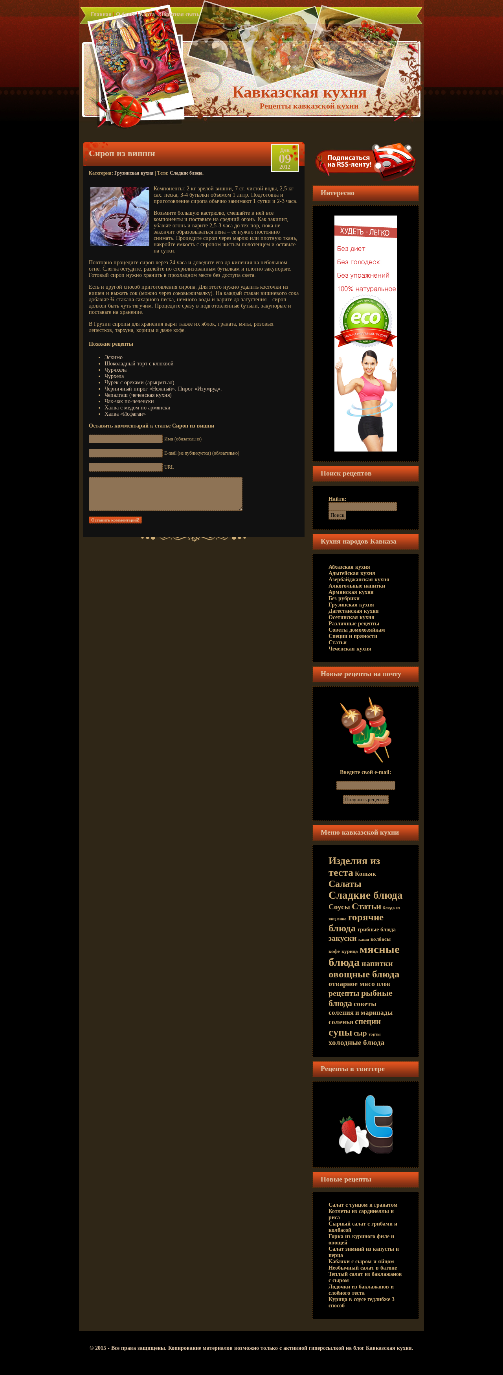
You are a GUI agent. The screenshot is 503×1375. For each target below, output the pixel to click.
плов (383, 984)
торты (375, 1034)
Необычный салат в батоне (363, 1268)
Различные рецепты (354, 624)
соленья (341, 1022)
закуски (343, 938)
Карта (147, 14)
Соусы (339, 907)
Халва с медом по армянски (138, 408)
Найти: (338, 499)
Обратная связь (179, 14)
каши (363, 939)
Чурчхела (116, 370)
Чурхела (114, 376)
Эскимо (114, 357)
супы (340, 1032)
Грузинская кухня (134, 173)
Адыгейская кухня (352, 573)
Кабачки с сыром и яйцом (361, 1261)
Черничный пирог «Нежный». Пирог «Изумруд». (163, 389)
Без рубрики (344, 598)
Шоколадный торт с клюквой (139, 364)
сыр (360, 1033)
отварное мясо (352, 984)
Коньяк (365, 873)
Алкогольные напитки (357, 586)
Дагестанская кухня (354, 611)
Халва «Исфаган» (125, 414)
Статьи (338, 642)
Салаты (345, 884)
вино (342, 919)
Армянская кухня (351, 592)
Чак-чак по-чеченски (129, 401)
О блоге (125, 14)
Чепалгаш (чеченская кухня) (138, 395)
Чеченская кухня (350, 649)
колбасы (381, 939)
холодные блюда (357, 1042)
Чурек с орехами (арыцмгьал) (139, 382)
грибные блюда (377, 930)
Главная (101, 14)
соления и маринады (361, 1012)
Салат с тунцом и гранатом (363, 1205)
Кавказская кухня (299, 92)
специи (368, 1021)
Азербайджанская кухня (359, 579)
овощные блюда (364, 974)
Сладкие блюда (186, 173)
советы (365, 1004)
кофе (334, 951)
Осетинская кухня (351, 617)
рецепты (344, 993)
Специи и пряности (353, 636)
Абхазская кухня (349, 567)
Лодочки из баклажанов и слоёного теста (361, 1290)
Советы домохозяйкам (357, 630)
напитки (377, 963)
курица (349, 951)
